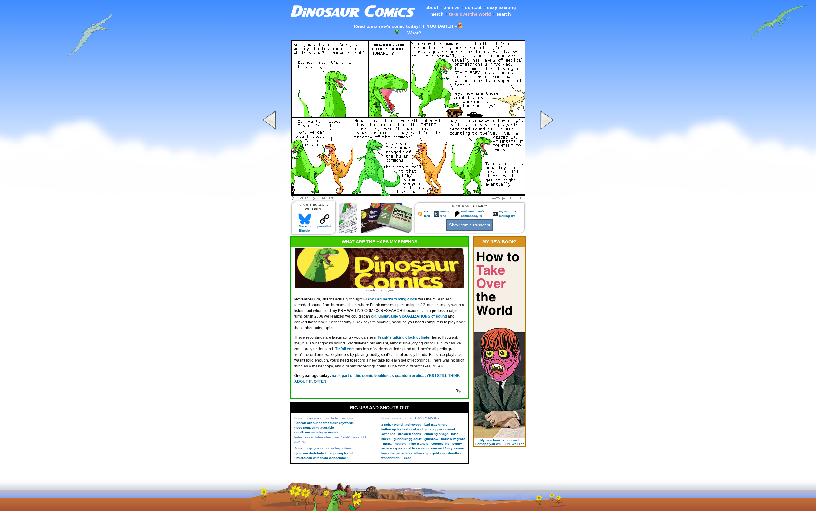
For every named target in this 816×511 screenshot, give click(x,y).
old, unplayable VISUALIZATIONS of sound (409, 316)
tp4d (435, 453)
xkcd (407, 458)
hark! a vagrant (453, 439)
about (432, 7)
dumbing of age (436, 434)
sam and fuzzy (441, 448)
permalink (324, 226)
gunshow (431, 439)
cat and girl (420, 429)
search (503, 14)
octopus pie (440, 443)
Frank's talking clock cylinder (404, 337)
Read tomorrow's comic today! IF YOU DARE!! (403, 26)
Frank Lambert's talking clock (390, 299)
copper (437, 429)
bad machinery (436, 424)
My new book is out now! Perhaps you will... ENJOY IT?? (499, 442)
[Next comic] (546, 198)
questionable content (411, 448)
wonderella (450, 453)
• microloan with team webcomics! (321, 458)
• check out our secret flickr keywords (324, 423)
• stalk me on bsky (308, 432)
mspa (387, 443)
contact (473, 7)
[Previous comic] (270, 198)
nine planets (418, 443)
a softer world (392, 424)
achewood (413, 424)
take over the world (470, 14)
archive (452, 7)
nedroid (400, 443)
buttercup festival (394, 429)
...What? (412, 32)
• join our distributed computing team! (323, 453)
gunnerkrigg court (407, 439)
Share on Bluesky (304, 228)
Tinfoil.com (345, 349)
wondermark (391, 458)
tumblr (333, 432)
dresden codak (409, 434)
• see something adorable (314, 427)
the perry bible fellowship (409, 453)
